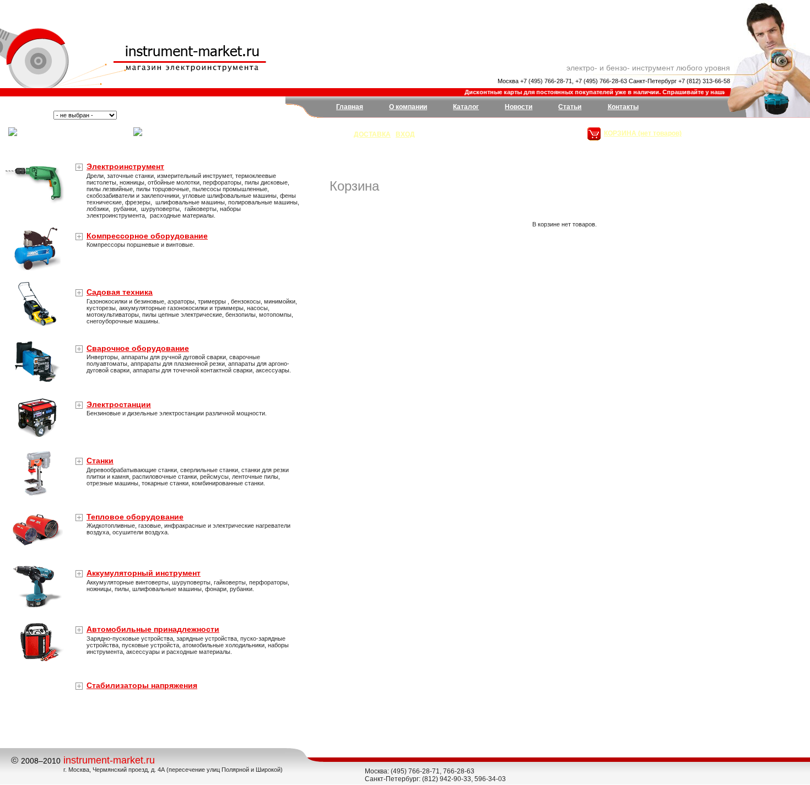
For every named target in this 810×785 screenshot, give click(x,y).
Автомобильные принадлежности (153, 629)
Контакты (623, 107)
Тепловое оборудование (135, 516)
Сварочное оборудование (138, 348)
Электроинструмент (125, 166)
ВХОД (405, 134)
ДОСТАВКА (372, 134)
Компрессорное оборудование (147, 235)
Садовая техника (120, 292)
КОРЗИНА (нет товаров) (643, 133)
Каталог (466, 107)
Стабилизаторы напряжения (142, 685)
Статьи (569, 107)
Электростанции (119, 404)
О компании (408, 107)
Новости (518, 107)
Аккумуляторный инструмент (144, 573)
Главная (349, 107)
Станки (100, 460)
